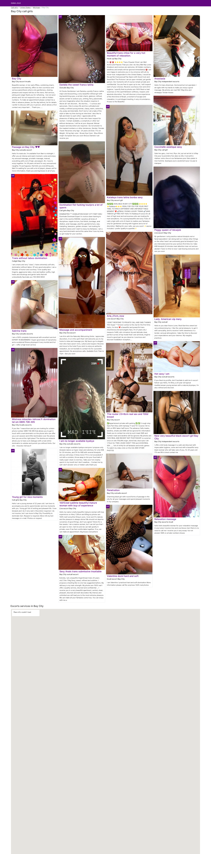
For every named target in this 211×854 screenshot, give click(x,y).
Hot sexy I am (161, 373)
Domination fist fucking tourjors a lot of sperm (81, 206)
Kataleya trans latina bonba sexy (125, 197)
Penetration (113, 490)
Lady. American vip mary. (168, 319)
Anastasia (159, 78)
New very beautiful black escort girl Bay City (176, 437)
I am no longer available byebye (76, 441)
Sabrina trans (19, 330)
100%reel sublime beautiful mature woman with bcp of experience (78, 504)
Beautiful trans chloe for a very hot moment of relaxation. (126, 54)
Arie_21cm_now (115, 316)
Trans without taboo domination (29, 258)
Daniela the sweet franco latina (76, 84)
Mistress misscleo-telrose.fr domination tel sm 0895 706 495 (33, 420)
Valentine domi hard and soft (123, 576)
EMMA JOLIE (16, 3)
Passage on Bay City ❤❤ (26, 147)
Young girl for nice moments (27, 497)
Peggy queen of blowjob (167, 230)
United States (25, 7)
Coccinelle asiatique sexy (168, 147)
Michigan (36, 7)
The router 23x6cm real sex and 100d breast (127, 415)
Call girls (14, 7)
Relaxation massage (165, 519)
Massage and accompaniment (75, 329)
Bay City (16, 78)
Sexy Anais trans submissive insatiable (80, 571)
